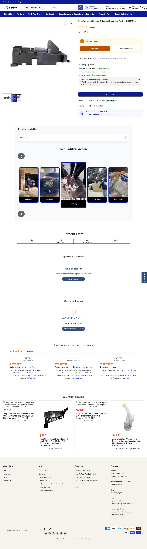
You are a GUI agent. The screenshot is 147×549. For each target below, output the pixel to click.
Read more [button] (32, 378)
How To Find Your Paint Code (85, 474)
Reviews (20, 14)
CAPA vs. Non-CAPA (82, 471)
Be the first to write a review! (73, 329)
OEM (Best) (93, 75)
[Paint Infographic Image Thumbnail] (16, 97)
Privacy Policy (74, 539)
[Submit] (80, 7)
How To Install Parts (82, 477)
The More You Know (82, 484)
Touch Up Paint (104, 14)
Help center (21, 2)
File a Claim (9, 14)
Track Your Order (34, 14)
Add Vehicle (95, 48)
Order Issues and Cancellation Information (77, 14)
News (77, 487)
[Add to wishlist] (71, 23)
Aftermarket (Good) (95, 68)
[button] (15, 370)
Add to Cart (110, 94)
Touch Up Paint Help (123, 14)
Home (5, 471)
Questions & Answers (73, 256)
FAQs (5, 477)
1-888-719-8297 (95, 8)
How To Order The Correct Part (86, 480)
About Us (6, 474)
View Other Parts (126, 48)
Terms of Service (62, 539)
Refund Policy (85, 539)
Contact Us (50, 14)
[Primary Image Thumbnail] (7, 97)
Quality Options (86, 64)
